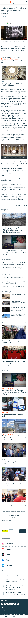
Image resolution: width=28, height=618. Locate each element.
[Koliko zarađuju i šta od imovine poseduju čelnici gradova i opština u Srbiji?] (14, 450)
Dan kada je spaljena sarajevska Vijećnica (13, 146)
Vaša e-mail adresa (7, 520)
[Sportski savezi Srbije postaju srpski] (14, 495)
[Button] (24, 19)
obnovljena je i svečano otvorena (9, 59)
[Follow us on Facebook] (2, 604)
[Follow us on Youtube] (8, 604)
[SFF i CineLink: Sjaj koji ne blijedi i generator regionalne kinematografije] (14, 352)
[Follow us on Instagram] (11, 604)
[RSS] (14, 604)
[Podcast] (14, 616)
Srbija (3, 458)
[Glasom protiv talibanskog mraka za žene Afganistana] (14, 332)
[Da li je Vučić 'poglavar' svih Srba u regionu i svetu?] (14, 474)
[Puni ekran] (25, 157)
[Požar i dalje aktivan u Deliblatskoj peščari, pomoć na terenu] (6, 303)
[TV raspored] (18, 604)
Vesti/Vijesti (6, 260)
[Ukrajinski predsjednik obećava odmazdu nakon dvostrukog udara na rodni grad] (6, 316)
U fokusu (5, 371)
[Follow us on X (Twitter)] (5, 604)
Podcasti (5, 323)
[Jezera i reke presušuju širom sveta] (6, 296)
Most (3, 482)
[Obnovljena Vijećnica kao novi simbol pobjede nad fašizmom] (14, 73)
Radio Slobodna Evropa (10, 147)
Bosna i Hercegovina (7, 388)
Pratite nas (23, 531)
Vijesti (2, 5)
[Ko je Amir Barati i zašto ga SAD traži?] (14, 404)
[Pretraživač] (22, 616)
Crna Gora (5, 412)
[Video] (6, 616)
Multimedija (6, 292)
